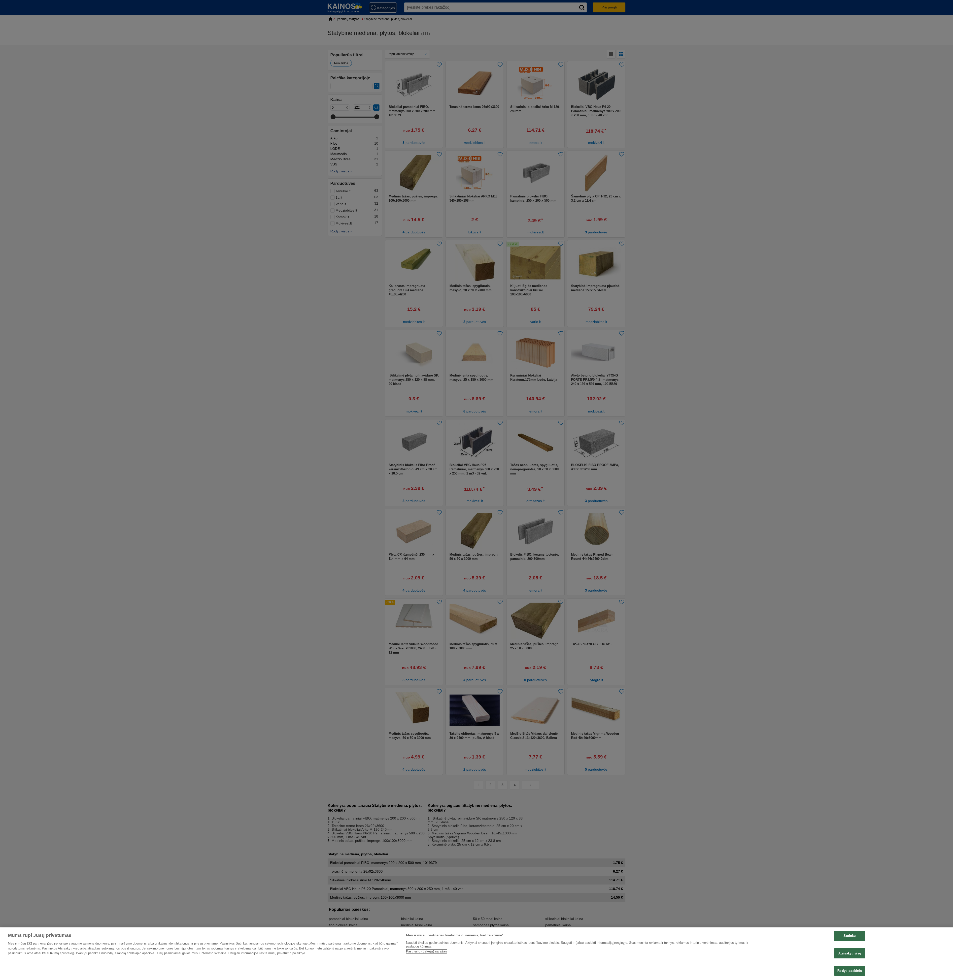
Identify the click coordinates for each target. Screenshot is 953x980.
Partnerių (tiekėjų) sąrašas (426, 951)
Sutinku (850, 936)
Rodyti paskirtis (849, 971)
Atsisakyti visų (849, 953)
